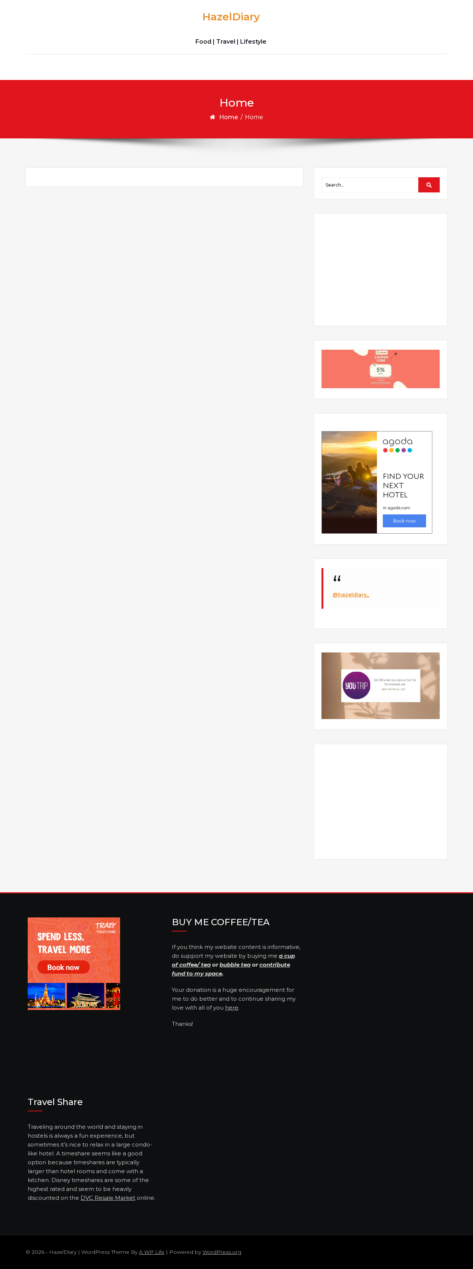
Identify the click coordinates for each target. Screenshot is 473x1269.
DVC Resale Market (108, 1197)
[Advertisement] (382, 269)
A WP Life (151, 1252)
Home (228, 117)
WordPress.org (222, 1252)
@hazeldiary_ (351, 594)
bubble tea (235, 964)
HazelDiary (231, 16)
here (231, 1007)
